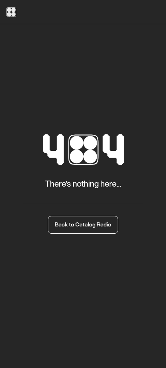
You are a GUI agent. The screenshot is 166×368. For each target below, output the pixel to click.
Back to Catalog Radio (83, 225)
